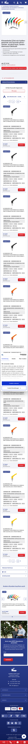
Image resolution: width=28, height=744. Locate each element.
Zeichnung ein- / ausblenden (16, 96)
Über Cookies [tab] (22, 358)
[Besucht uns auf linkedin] (8, 723)
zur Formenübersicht (9, 78)
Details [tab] (14, 358)
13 (18, 101)
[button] (25, 22)
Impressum (11, 737)
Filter (15, 91)
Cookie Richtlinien (18, 738)
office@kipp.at (14, 685)
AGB (15, 737)
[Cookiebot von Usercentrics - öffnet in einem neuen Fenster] (20, 355)
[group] (14, 602)
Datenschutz (11, 738)
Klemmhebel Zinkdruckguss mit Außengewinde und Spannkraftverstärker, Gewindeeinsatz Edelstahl (12, 8)
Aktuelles (5, 690)
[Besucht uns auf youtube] (12, 723)
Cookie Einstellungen (13, 388)
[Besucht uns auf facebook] (15, 723)
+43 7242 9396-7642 (15, 683)
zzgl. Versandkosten (11, 64)
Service (4, 700)
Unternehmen (6, 695)
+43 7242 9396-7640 (15, 681)
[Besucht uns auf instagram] (19, 723)
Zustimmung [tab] (5, 358)
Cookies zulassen (14, 383)
